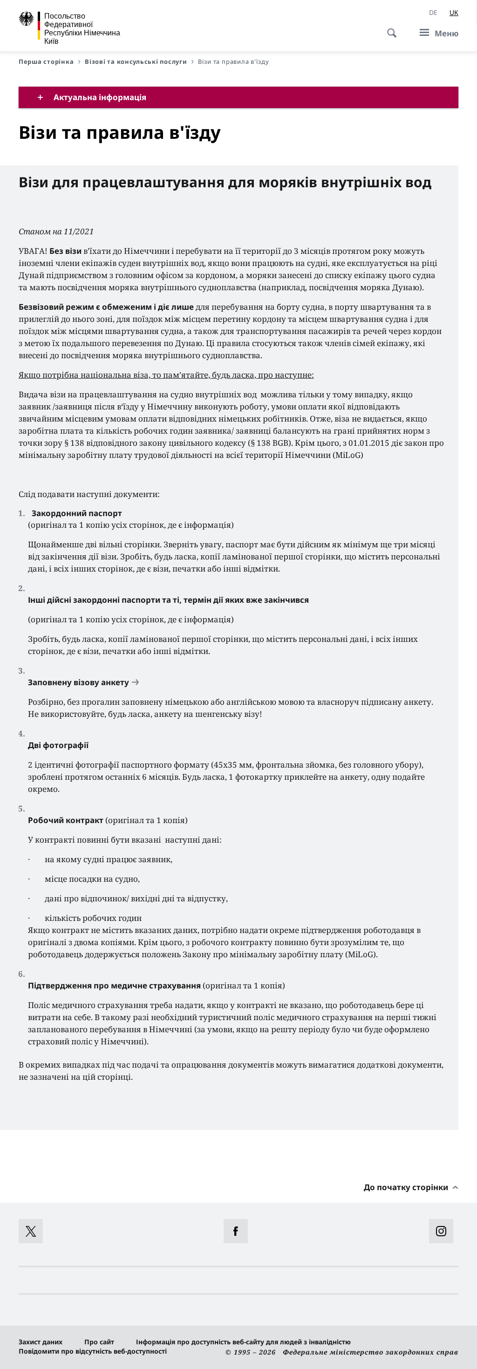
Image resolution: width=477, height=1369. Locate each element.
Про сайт (99, 1341)
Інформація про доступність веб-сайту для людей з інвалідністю (243, 1341)
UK (454, 12)
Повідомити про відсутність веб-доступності (93, 1351)
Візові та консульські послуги (136, 61)
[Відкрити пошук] (389, 28)
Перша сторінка (46, 61)
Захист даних (40, 1341)
